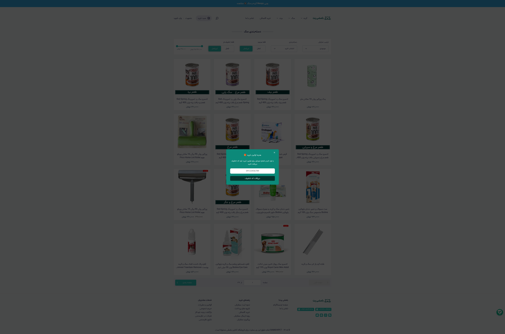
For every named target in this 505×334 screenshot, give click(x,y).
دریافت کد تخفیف (252, 178)
